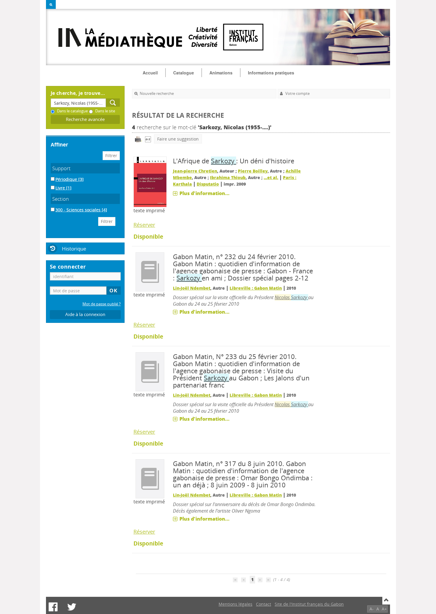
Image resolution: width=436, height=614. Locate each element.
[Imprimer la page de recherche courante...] (138, 139)
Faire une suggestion (178, 139)
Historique (74, 248)
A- (372, 609)
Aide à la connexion (85, 314)
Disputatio (208, 184)
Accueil (150, 73)
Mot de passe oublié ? (101, 304)
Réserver (144, 224)
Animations (221, 73)
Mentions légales (235, 604)
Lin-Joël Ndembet (191, 288)
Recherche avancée (85, 119)
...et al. (271, 177)
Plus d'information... (204, 193)
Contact (263, 604)
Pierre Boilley (253, 171)
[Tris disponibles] (148, 139)
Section (60, 198)
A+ (384, 609)
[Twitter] (72, 607)
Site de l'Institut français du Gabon (309, 604)
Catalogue (183, 73)
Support (61, 168)
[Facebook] (53, 607)
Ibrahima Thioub (228, 177)
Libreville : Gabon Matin (256, 288)
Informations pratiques (271, 73)
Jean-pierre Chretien (195, 171)
